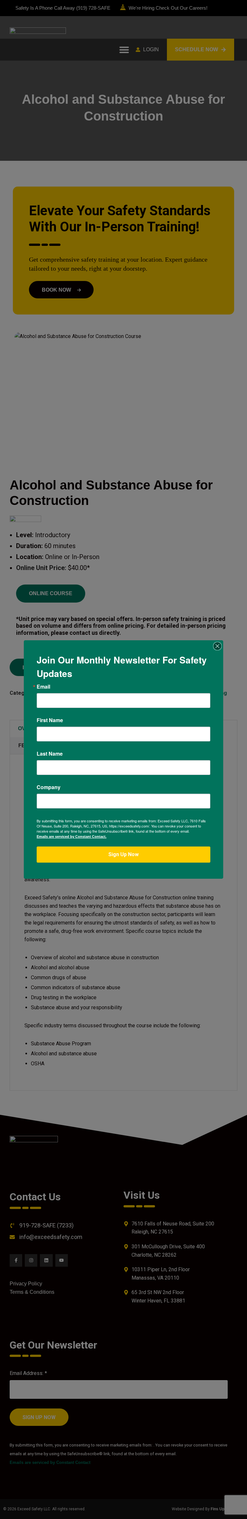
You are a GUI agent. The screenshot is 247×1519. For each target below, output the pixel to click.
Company (48, 787)
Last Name (50, 753)
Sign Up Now (123, 854)
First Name (50, 720)
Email (43, 686)
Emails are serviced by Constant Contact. (71, 836)
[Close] (217, 646)
